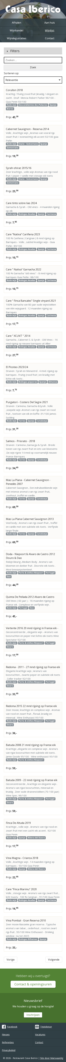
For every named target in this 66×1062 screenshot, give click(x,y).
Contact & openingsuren (33, 984)
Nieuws (6, 1034)
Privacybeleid (8, 1050)
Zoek (33, 67)
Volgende (53, 959)
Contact (49, 38)
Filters (15, 51)
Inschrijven (33, 1015)
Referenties (8, 1042)
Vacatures (40, 1034)
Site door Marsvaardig (51, 1058)
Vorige (11, 959)
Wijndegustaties (16, 38)
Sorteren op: (11, 73)
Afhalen (16, 22)
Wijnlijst (49, 30)
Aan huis (49, 22)
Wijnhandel (16, 30)
